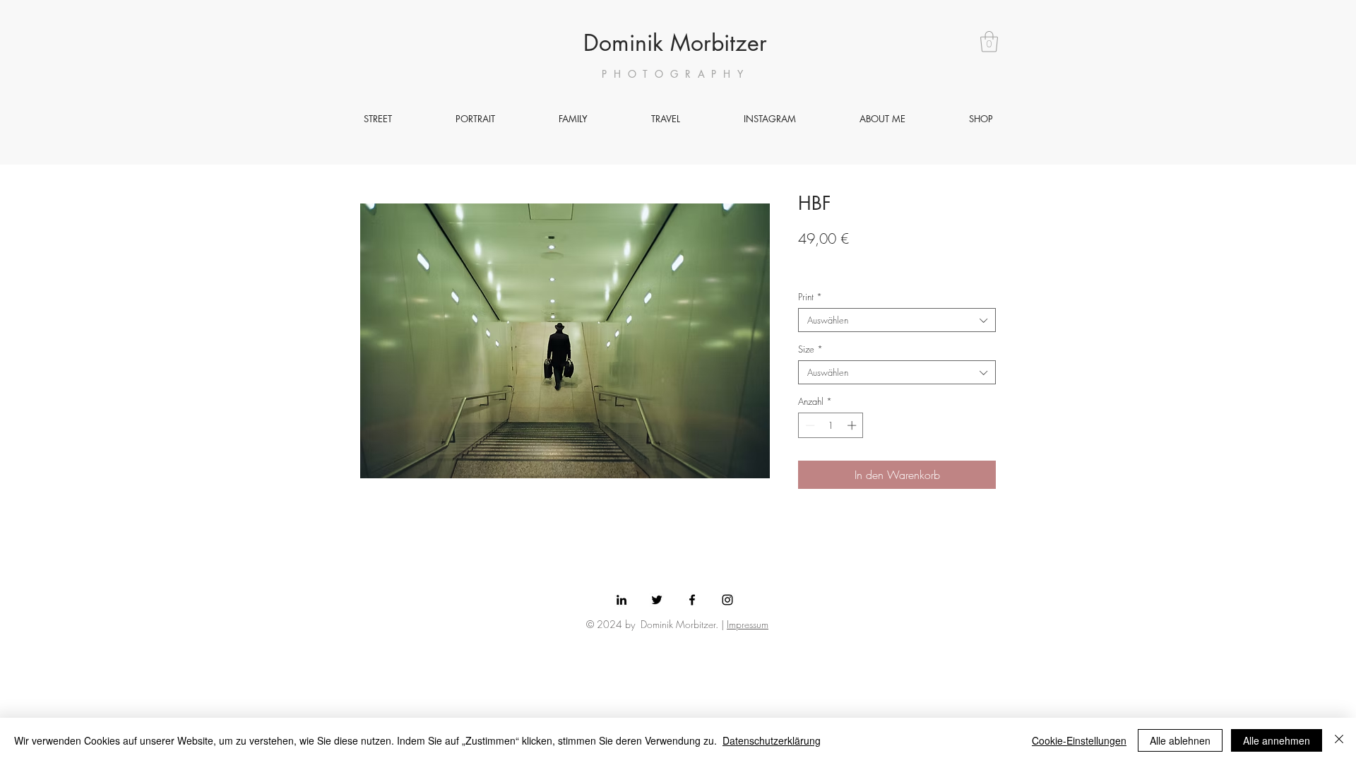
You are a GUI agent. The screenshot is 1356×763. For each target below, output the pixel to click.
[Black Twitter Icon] (657, 600)
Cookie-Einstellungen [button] (1079, 740)
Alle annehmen (1276, 740)
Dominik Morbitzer (675, 42)
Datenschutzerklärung (771, 740)
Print (810, 296)
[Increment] (853, 425)
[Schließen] (1339, 740)
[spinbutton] (831, 425)
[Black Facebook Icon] (692, 600)
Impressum (747, 624)
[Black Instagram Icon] (727, 600)
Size (810, 349)
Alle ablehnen (1180, 740)
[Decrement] (808, 425)
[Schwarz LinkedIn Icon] (621, 600)
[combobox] (897, 320)
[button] (989, 41)
